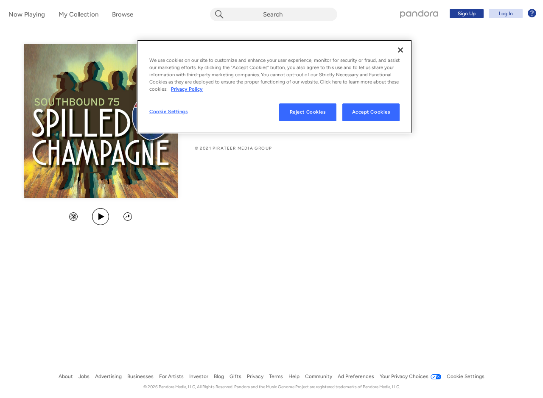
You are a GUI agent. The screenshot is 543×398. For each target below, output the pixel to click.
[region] (274, 87)
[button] (73, 217)
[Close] (400, 50)
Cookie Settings (168, 111)
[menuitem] (491, 13)
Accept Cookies (371, 112)
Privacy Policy (187, 89)
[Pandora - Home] (419, 13)
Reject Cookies (308, 112)
